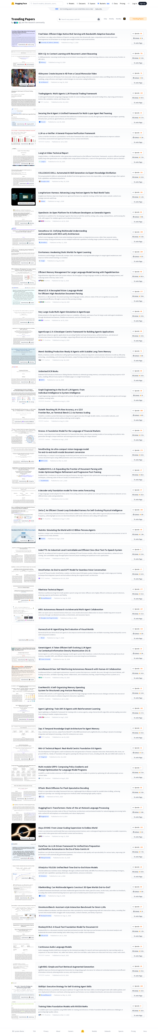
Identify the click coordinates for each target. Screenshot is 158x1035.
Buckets (104, 3)
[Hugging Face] (82, 1031)
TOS (34, 1031)
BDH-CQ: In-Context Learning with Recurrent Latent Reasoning (67, 53)
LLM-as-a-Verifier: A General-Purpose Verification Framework (66, 133)
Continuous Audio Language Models (55, 946)
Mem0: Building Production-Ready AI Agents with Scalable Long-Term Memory (74, 351)
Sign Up (142, 3)
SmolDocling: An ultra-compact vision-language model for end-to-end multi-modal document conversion (63, 450)
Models (71, 3)
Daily (105, 19)
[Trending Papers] (124, 19)
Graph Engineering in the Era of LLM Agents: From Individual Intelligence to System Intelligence (61, 391)
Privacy (46, 1031)
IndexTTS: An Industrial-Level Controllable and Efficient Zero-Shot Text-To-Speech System (80, 550)
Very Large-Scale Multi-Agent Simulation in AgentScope (64, 311)
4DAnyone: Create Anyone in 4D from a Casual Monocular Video (67, 73)
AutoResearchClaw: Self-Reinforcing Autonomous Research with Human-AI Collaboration (79, 669)
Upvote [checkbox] (138, 33)
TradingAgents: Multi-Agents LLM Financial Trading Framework (67, 93)
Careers (70, 1031)
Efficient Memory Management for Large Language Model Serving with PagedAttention (78, 272)
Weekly (111, 19)
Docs (116, 3)
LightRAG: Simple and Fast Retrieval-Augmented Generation (66, 966)
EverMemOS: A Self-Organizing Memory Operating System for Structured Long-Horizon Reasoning (61, 689)
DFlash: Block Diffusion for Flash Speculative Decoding (63, 788)
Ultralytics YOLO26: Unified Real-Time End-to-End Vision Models (68, 867)
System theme (19, 1031)
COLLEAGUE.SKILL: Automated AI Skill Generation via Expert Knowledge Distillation (77, 172)
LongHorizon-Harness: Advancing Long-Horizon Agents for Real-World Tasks (74, 192)
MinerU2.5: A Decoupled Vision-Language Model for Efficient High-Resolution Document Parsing (60, 292)
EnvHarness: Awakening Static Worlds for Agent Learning (64, 252)
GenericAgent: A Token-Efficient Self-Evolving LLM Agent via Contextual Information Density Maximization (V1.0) (64, 649)
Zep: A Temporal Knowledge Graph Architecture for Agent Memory (68, 728)
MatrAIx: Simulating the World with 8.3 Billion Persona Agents (66, 530)
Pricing (122, 3)
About (58, 1031)
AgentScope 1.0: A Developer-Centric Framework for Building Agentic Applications (76, 331)
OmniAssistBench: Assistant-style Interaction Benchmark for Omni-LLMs (72, 907)
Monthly (118, 19)
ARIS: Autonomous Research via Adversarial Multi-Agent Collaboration (70, 609)
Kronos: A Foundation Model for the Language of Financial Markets (69, 431)
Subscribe (98, 9)
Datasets (82, 3)
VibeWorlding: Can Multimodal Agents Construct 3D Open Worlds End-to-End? (74, 887)
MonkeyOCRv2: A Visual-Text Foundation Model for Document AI (68, 927)
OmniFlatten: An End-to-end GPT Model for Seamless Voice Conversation (72, 569)
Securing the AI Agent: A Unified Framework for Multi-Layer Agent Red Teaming (75, 113)
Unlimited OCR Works (48, 371)
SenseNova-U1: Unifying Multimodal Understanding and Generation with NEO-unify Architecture (62, 232)
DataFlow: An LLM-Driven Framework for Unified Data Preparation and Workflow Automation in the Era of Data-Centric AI (69, 847)
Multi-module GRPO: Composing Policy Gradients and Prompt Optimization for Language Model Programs (63, 768)
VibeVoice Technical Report (50, 589)
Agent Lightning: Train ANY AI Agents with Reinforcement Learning (69, 708)
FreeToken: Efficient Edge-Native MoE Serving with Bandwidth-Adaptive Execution (76, 33)
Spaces (92, 3)
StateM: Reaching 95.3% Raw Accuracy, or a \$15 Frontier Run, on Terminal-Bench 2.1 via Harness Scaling (64, 411)
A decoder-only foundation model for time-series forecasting (66, 490)
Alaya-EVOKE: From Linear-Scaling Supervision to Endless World (67, 827)
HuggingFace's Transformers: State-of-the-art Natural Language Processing (73, 807)
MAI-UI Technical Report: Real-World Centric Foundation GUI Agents (70, 748)
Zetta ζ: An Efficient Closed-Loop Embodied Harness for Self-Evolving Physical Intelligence (80, 510)
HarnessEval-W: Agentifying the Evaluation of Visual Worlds (66, 629)
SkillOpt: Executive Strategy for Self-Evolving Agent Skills (65, 986)
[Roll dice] (98, 19)
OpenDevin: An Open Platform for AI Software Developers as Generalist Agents (74, 212)
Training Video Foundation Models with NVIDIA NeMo (63, 1006)
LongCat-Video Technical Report (53, 153)
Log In (134, 3)
